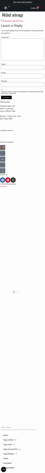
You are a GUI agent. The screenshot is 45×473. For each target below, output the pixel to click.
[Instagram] (13, 180)
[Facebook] (2, 180)
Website (4, 81)
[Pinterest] (7, 180)
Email (3, 73)
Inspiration (7, 463)
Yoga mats (7, 444)
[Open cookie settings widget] (3, 469)
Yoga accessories (10, 449)
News (5, 435)
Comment (5, 37)
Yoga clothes (8, 440)
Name (4, 64)
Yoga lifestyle (8, 454)
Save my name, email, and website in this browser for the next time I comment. (22, 92)
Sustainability (8, 468)
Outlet (5, 458)
